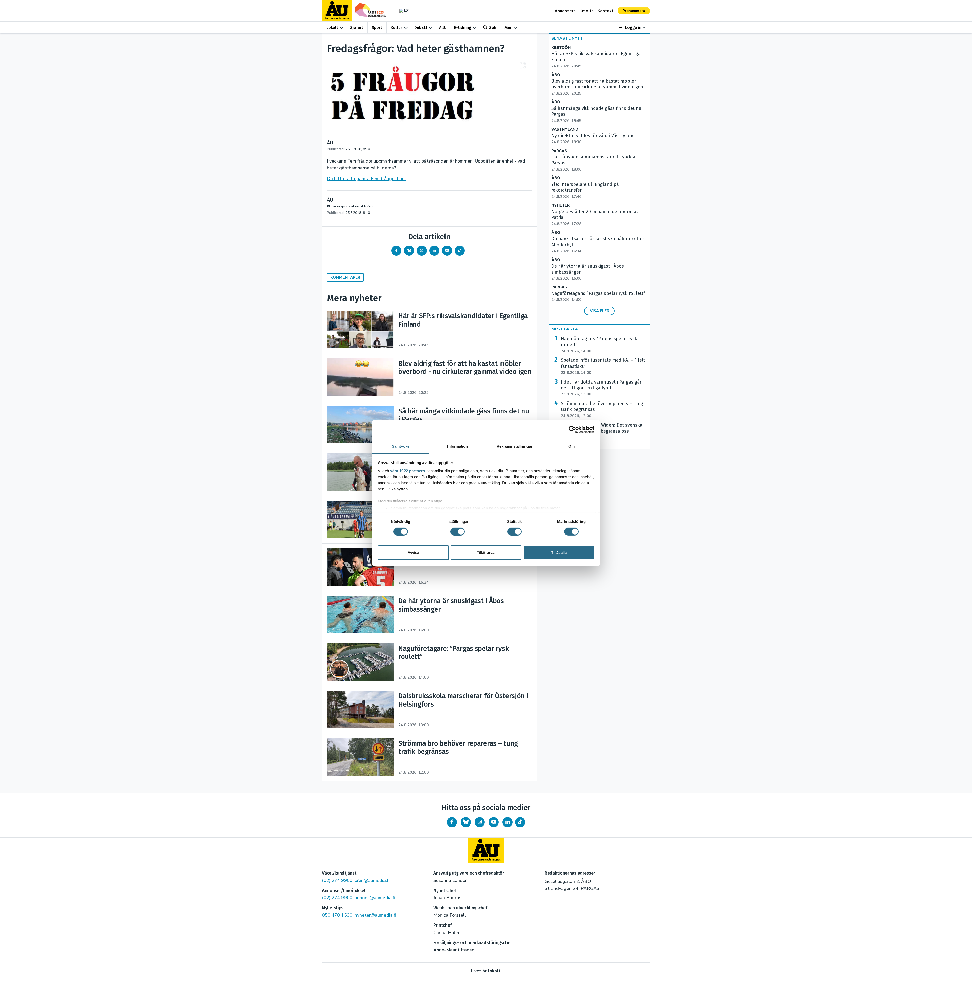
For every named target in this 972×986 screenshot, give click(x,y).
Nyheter (560, 205)
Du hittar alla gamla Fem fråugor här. (366, 179)
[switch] (457, 532)
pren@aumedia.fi (372, 880)
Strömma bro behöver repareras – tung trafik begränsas (602, 409)
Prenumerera (634, 10)
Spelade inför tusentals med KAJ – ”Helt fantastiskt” (603, 366)
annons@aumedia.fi (375, 898)
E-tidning (462, 27)
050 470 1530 (337, 915)
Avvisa (413, 552)
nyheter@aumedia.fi (375, 915)
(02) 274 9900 (337, 880)
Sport (377, 27)
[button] (632, 27)
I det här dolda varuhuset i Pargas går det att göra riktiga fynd (601, 388)
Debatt (420, 27)
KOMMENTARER (345, 277)
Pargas (559, 151)
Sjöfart (356, 27)
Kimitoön (561, 47)
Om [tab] (571, 446)
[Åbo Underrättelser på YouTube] (494, 822)
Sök (492, 27)
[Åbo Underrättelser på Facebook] (452, 822)
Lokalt (332, 27)
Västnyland (564, 129)
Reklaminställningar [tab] (514, 446)
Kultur (396, 27)
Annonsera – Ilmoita (574, 11)
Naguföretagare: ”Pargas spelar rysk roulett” (599, 345)
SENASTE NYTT (567, 38)
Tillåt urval (486, 552)
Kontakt (606, 11)
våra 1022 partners (407, 470)
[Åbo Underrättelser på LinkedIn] (507, 822)
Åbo (555, 75)
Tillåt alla (559, 552)
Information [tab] (457, 446)
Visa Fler (599, 310)
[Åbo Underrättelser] (486, 850)
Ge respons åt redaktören (352, 206)
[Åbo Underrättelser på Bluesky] (466, 822)
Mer (508, 27)
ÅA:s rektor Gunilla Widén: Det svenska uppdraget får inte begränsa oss (601, 431)
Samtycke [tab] (400, 446)
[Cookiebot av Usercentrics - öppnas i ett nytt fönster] (572, 429)
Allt (442, 27)
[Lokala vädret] (402, 10)
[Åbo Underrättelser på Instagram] (480, 822)
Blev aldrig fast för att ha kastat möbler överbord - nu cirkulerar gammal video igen (597, 87)
